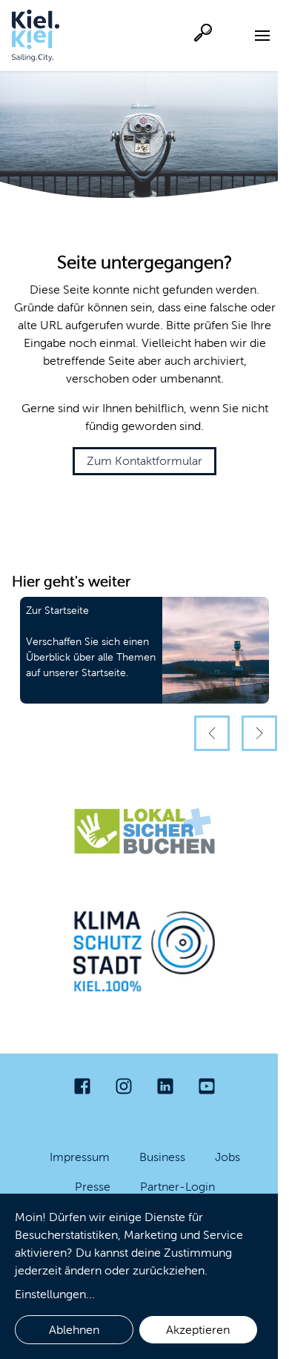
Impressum (80, 1157)
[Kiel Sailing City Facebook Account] (82, 1086)
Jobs (227, 1157)
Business (162, 1157)
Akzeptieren (198, 1329)
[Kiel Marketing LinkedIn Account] (165, 1086)
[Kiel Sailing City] (35, 36)
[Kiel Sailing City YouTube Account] (207, 1086)
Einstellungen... (55, 1294)
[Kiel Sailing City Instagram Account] (124, 1086)
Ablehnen (74, 1329)
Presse (92, 1186)
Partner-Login (177, 1186)
